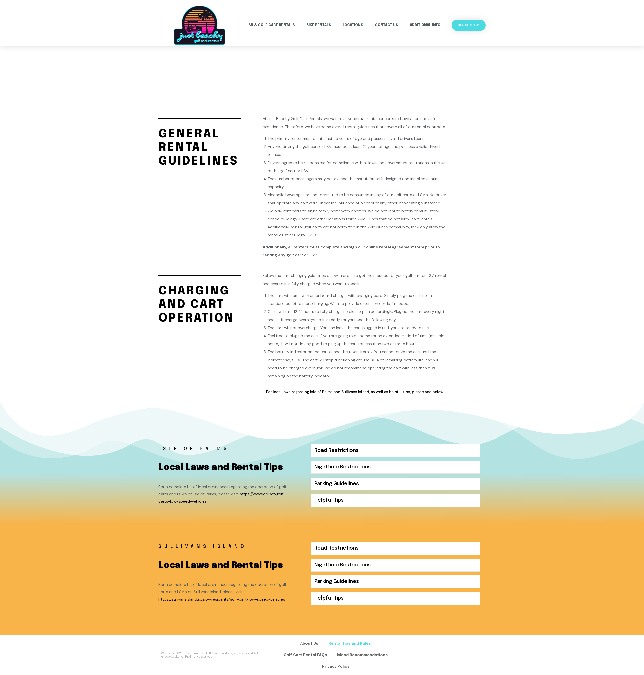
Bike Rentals (318, 25)
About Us (309, 644)
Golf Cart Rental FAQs (305, 655)
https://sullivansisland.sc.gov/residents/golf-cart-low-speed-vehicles (221, 599)
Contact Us (386, 25)
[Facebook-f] (433, 655)
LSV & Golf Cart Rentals (270, 25)
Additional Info (425, 25)
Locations (353, 25)
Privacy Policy (335, 667)
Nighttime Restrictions (342, 467)
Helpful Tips (329, 500)
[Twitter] (462, 655)
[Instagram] (448, 655)
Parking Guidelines (336, 483)
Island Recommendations (362, 655)
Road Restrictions (336, 450)
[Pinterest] (477, 655)
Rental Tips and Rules (349, 644)
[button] (395, 450)
